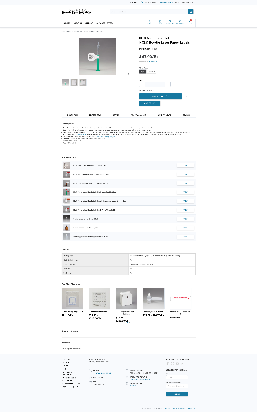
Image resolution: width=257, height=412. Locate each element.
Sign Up (177, 394)
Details (116, 115)
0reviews (153, 62)
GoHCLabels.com (81, 134)
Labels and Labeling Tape (74, 32)
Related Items (95, 115)
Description (72, 115)
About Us (66, 362)
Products (66, 359)
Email (168, 374)
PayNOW (133, 386)
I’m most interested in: (173, 383)
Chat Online (98, 378)
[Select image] (65, 82)
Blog (64, 369)
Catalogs (100, 23)
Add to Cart (158, 96)
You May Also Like (138, 115)
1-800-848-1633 (165, 2)
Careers (110, 23)
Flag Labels (99, 32)
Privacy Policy (180, 408)
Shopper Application (71, 383)
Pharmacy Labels (89, 32)
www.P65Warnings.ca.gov (106, 136)
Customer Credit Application (69, 379)
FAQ (173, 408)
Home (63, 32)
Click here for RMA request (140, 379)
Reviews (186, 115)
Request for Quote (70, 387)
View (186, 165)
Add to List (150, 103)
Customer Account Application (70, 373)
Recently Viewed (164, 115)
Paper (143, 71)
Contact (133, 2)
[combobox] (152, 11)
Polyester (152, 71)
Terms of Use (191, 408)
